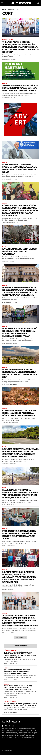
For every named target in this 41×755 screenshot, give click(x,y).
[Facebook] (2, 726)
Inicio (4, 9)
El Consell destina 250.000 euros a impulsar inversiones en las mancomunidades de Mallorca (18, 687)
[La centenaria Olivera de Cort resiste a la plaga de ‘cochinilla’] (20, 234)
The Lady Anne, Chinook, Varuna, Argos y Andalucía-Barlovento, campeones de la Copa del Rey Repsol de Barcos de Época (20, 47)
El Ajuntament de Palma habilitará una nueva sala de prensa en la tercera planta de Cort (19, 168)
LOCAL (4, 83)
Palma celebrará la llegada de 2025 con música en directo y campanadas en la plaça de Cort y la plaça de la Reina (19, 291)
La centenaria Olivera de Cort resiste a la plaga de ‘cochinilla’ (20, 251)
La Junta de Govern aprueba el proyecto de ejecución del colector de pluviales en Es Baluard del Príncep (20, 453)
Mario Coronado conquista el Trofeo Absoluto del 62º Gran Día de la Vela (20, 704)
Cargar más (19, 637)
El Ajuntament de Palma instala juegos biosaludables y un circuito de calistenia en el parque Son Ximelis (20, 494)
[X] (13, 726)
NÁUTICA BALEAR (8, 39)
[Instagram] (6, 726)
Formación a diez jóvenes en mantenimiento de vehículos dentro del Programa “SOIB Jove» (19, 535)
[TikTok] (9, 726)
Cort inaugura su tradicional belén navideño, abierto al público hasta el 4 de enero (20, 413)
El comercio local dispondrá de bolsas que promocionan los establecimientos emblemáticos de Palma (19, 332)
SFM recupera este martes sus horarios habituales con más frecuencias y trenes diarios (19, 88)
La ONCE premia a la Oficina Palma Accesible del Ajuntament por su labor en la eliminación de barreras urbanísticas (19, 577)
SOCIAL (4, 203)
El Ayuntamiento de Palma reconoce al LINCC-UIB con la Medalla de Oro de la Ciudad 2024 (19, 373)
